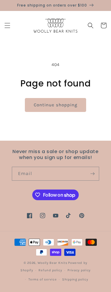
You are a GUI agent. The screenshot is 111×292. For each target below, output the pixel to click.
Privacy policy (79, 270)
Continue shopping (55, 105)
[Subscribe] (92, 174)
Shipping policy (75, 279)
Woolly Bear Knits (52, 263)
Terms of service (42, 279)
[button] (7, 25)
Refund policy (50, 270)
